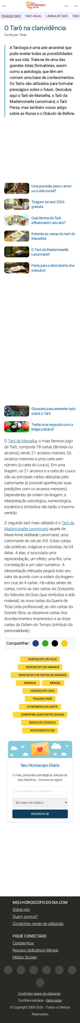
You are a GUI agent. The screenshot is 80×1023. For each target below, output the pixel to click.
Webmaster (54, 1000)
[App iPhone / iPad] (72, 970)
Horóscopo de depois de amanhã (42, 675)
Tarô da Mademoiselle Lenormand (39, 526)
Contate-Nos (23, 943)
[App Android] (40, 982)
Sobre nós (21, 910)
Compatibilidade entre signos (42, 714)
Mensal (55, 683)
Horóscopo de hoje (42, 659)
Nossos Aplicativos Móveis (35, 950)
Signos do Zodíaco (42, 722)
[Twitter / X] (55, 643)
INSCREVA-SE (40, 814)
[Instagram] (20, 970)
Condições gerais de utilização (38, 924)
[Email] (64, 643)
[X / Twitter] (46, 970)
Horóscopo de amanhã (42, 667)
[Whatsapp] (45, 643)
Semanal (30, 683)
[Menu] (4, 6)
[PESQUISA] (76, 6)
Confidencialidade (31, 1000)
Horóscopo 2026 (42, 691)
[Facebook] (35, 643)
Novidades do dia (42, 730)
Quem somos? (25, 917)
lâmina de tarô (57, 16)
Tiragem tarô (11, 16)
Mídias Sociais (25, 957)
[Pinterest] (59, 970)
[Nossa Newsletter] (66, 6)
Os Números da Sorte (42, 707)
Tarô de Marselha (22, 441)
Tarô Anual (33, 16)
